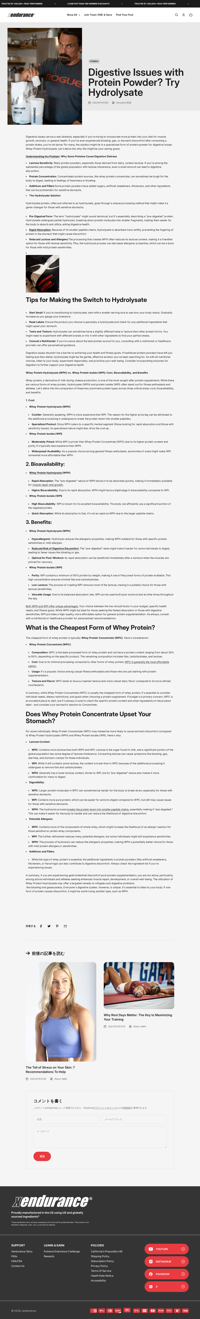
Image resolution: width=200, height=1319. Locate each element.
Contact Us (18, 1266)
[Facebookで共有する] (41, 926)
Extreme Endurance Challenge (62, 1251)
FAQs (14, 1256)
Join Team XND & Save (98, 14)
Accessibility (98, 1280)
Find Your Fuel (124, 14)
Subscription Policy (102, 1261)
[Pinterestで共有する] (57, 926)
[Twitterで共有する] (49, 926)
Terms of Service (101, 1270)
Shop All (72, 14)
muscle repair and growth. (47, 484)
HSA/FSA (16, 1261)
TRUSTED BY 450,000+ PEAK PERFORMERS (137, 4)
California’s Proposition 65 (106, 1251)
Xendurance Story (22, 1251)
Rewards (49, 1256)
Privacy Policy (99, 1266)
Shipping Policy (100, 1256)
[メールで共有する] (65, 926)
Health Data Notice (102, 1275)
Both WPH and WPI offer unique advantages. (52, 606)
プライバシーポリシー (105, 1107)
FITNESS (94, 61)
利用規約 (126, 1107)
